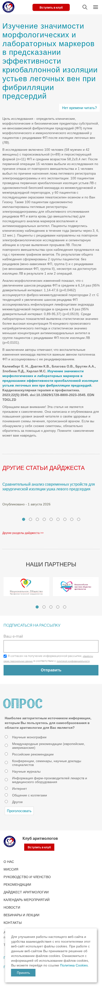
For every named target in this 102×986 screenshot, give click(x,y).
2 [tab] (30, 519)
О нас (9, 862)
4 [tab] (44, 519)
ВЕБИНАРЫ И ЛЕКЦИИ (21, 915)
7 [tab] (64, 519)
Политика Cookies (74, 965)
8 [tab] (71, 519)
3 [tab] (37, 519)
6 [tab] (58, 519)
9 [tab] (78, 519)
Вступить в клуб (51, 7)
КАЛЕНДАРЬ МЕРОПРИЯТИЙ (27, 900)
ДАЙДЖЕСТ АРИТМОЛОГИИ (26, 892)
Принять (23, 973)
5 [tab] (51, 519)
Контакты (13, 923)
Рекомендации (17, 884)
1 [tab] (23, 519)
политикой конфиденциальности (73, 661)
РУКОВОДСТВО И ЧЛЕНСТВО (27, 877)
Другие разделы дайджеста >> (23, 533)
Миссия (11, 869)
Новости (12, 907)
